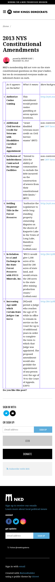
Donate (27, 454)
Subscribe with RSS (19, 469)
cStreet (35, 576)
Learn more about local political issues (26, 509)
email (22, 566)
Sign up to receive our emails (21, 505)
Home (6, 26)
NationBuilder (27, 573)
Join (27, 441)
